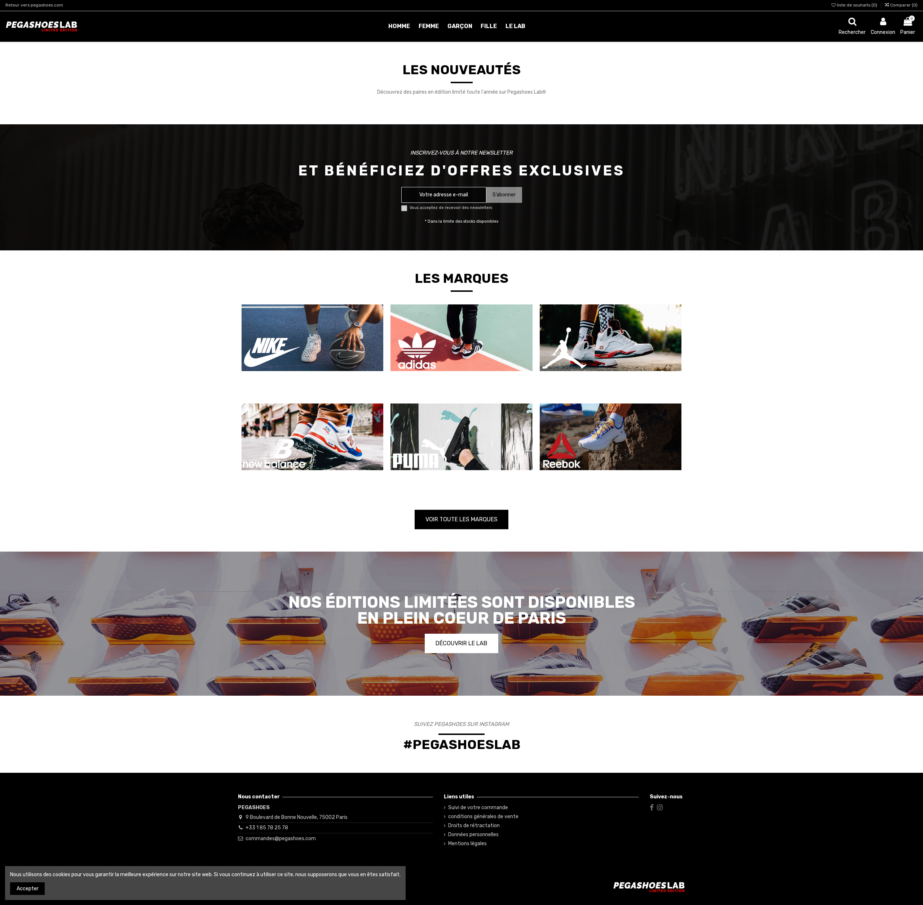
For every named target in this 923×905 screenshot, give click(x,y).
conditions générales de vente (483, 816)
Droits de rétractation (474, 825)
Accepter (28, 889)
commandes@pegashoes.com (281, 838)
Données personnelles (473, 835)
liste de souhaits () (857, 5)
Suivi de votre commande (478, 807)
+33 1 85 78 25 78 (267, 828)
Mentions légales (467, 844)
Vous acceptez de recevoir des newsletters (451, 207)
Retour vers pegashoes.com (34, 5)
